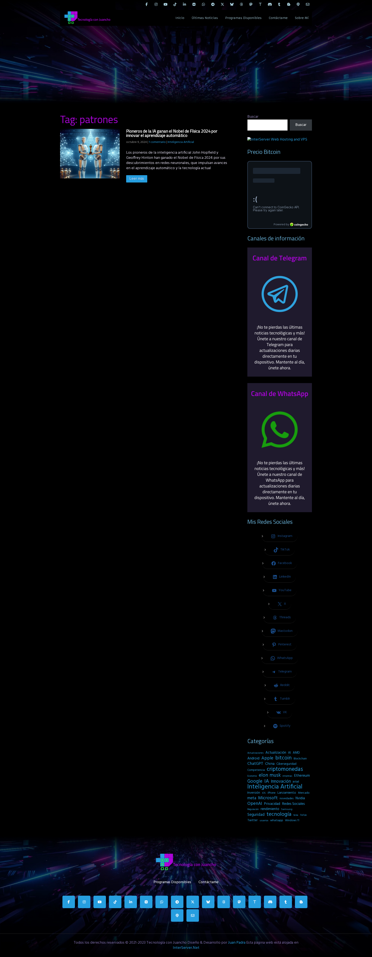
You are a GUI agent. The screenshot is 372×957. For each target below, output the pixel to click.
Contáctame (278, 18)
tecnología (279, 814)
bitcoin (283, 758)
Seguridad (256, 814)
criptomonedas (285, 769)
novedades (286, 798)
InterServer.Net (186, 948)
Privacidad (272, 804)
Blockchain (300, 758)
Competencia (256, 770)
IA (266, 781)
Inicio (179, 18)
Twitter (252, 820)
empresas (287, 776)
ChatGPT (255, 764)
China (269, 764)
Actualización (275, 752)
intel (296, 781)
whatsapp (276, 820)
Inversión (253, 792)
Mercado (304, 792)
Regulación (253, 809)
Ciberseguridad (286, 764)
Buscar (252, 117)
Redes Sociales (293, 804)
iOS (264, 793)
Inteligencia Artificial (181, 142)
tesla (295, 815)
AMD (296, 752)
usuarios (264, 820)
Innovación (281, 781)
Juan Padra (236, 943)
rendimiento (270, 809)
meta (251, 798)
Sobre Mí (302, 18)
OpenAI (254, 803)
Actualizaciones (255, 753)
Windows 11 (292, 820)
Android (253, 758)
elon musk (270, 775)
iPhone (272, 793)
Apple (267, 758)
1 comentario (157, 142)
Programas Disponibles (243, 18)
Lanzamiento (286, 792)
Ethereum (302, 775)
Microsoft (268, 798)
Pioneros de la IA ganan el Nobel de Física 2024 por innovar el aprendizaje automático (171, 133)
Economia (252, 776)
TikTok (303, 815)
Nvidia (300, 798)
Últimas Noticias (205, 18)
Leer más (136, 179)
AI (289, 752)
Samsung (286, 809)
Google (254, 781)
